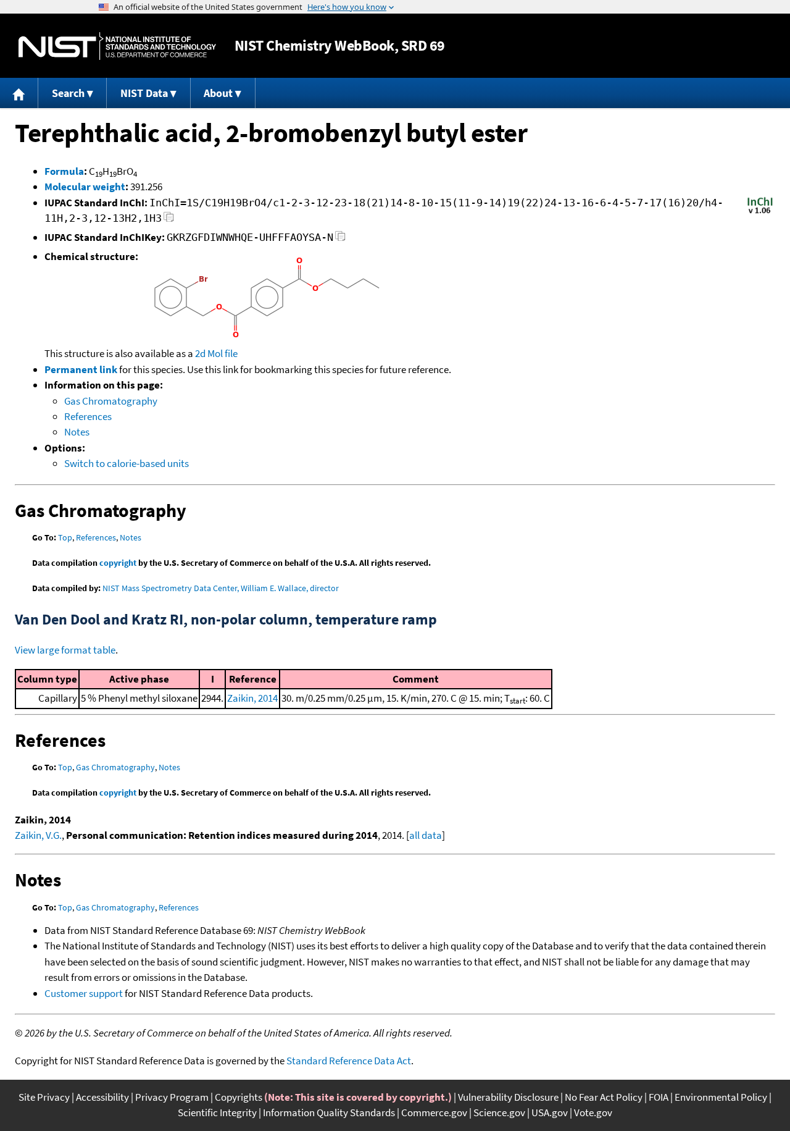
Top (65, 537)
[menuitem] (19, 93)
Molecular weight (84, 186)
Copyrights (238, 1097)
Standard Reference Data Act (348, 1060)
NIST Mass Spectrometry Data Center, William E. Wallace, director (220, 588)
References (88, 416)
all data (425, 835)
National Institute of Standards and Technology (117, 46)
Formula (64, 171)
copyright (117, 562)
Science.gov (499, 1112)
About (218, 93)
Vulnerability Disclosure (508, 1097)
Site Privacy (44, 1097)
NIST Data (144, 93)
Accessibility (102, 1097)
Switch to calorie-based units (126, 463)
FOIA (658, 1097)
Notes (76, 432)
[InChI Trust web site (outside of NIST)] (760, 212)
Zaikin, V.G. (38, 835)
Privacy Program (172, 1097)
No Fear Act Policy (603, 1097)
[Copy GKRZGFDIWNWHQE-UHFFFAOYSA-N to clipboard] (340, 239)
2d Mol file (216, 353)
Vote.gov (593, 1112)
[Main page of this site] (19, 93)
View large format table (65, 650)
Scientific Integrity (217, 1112)
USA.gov (549, 1112)
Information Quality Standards (329, 1112)
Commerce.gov (434, 1112)
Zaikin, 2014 (252, 698)
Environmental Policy (721, 1097)
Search (68, 93)
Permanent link (80, 369)
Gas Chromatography (110, 401)
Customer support (83, 993)
